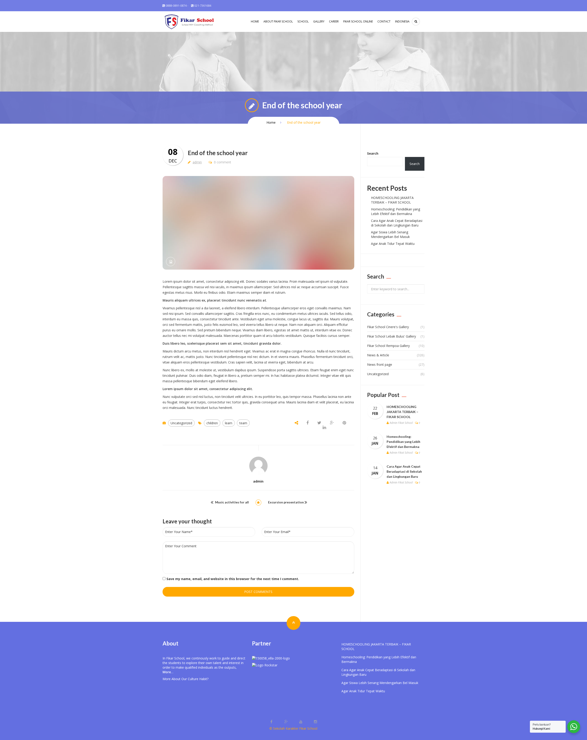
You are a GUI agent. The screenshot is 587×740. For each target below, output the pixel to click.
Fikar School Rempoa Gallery (388, 345)
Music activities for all (232, 502)
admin (197, 162)
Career (334, 21)
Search (372, 153)
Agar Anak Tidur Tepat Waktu (393, 243)
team (243, 423)
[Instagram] (315, 722)
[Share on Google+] (332, 423)
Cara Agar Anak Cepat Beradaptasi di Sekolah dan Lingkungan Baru (396, 222)
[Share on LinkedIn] (324, 428)
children (212, 423)
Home (255, 21)
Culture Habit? (198, 679)
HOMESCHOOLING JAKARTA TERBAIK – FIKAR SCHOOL (392, 199)
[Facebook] (272, 722)
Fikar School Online (358, 21)
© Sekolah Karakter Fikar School (293, 728)
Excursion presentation (286, 502)
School (303, 21)
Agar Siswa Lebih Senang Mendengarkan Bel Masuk (390, 234)
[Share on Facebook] (307, 423)
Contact (383, 21)
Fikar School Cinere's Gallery (388, 327)
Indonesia (402, 21)
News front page (379, 364)
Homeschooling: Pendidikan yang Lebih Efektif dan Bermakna (395, 211)
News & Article (378, 355)
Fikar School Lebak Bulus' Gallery (391, 336)
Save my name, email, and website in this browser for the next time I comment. (232, 579)
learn (228, 423)
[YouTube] (301, 722)
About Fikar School (278, 21)
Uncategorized (181, 423)
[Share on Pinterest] (344, 423)
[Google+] (286, 722)
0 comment (222, 162)
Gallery (318, 21)
